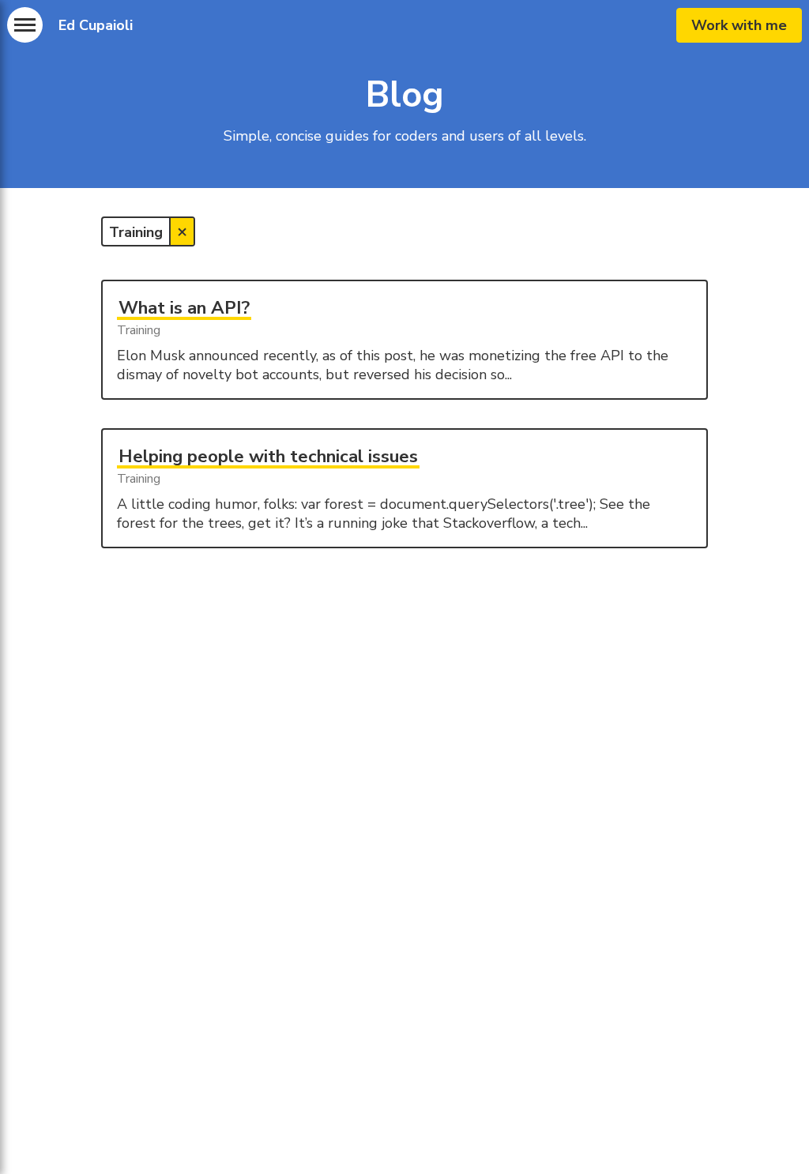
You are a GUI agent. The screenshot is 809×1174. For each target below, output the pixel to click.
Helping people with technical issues (268, 456)
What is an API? (184, 307)
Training (138, 330)
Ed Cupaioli (95, 25)
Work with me (739, 25)
